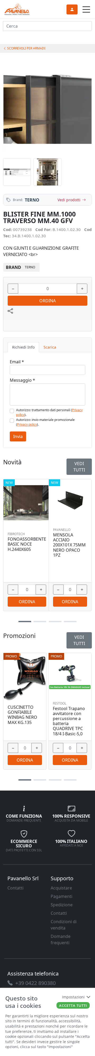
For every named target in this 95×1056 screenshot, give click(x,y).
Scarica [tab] (50, 347)
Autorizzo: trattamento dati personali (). (49, 412)
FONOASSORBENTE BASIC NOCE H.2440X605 (27, 544)
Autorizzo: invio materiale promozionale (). (45, 422)
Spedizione (62, 905)
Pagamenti (61, 896)
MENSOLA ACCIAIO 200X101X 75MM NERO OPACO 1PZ (69, 545)
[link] (17, 9)
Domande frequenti (60, 939)
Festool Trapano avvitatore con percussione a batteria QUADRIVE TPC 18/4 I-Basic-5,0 (69, 721)
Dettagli (25, 673)
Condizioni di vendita (64, 925)
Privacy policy (27, 424)
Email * (17, 362)
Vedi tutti (79, 640)
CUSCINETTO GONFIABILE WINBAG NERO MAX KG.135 (22, 715)
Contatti (15, 888)
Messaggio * (22, 380)
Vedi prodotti (69, 199)
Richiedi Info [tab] (23, 347)
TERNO (32, 200)
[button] (24, 780)
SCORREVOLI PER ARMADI (25, 48)
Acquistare (61, 888)
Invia (18, 436)
